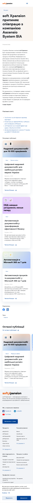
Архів (4, 464)
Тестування (19, 478)
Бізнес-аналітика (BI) (22, 464)
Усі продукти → (7, 449)
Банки (18, 431)
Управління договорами (22, 460)
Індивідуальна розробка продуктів (9, 479)
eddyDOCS (5, 431)
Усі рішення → (20, 443)
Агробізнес (19, 433)
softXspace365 (6, 436)
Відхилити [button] (9, 498)
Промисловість (20, 436)
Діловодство (6, 466)
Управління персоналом (9, 462)
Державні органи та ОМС (21, 439)
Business (5, 441)
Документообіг (20, 457)
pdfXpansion (6, 438)
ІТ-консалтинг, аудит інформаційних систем (9, 483)
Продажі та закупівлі (8, 459)
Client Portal (6, 443)
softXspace (5, 433)
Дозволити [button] (23, 498)
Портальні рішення (21, 462)
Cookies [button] (4, 492)
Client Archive (6, 445)
